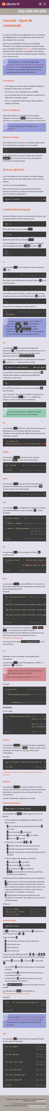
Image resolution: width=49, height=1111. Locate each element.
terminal (29, 11)
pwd (16, 484)
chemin (14, 362)
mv (16, 508)
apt (15, 1039)
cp (16, 552)
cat (35, 628)
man (31, 229)
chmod (17, 787)
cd (16, 348)
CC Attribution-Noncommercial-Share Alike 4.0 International (37, 1106)
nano (41, 628)
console (21, 11)
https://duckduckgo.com (13, 638)
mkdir (17, 457)
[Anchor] (5, 20)
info (31, 240)
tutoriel (42, 11)
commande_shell (22, 64)
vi (5, 630)
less (17, 584)
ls (16, 267)
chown (17, 745)
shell (36, 11)
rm (16, 663)
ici (28, 397)
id (16, 428)
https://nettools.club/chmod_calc (16, 993)
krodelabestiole (41, 1101)
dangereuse (36, 677)
